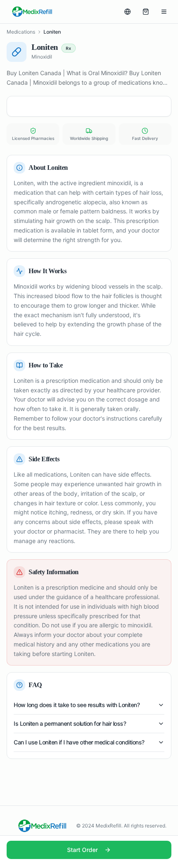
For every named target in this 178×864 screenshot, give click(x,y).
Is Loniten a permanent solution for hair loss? (70, 723)
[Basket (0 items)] (145, 11)
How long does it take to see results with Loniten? (77, 704)
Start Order (82, 849)
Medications (21, 32)
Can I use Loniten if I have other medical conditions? (79, 742)
